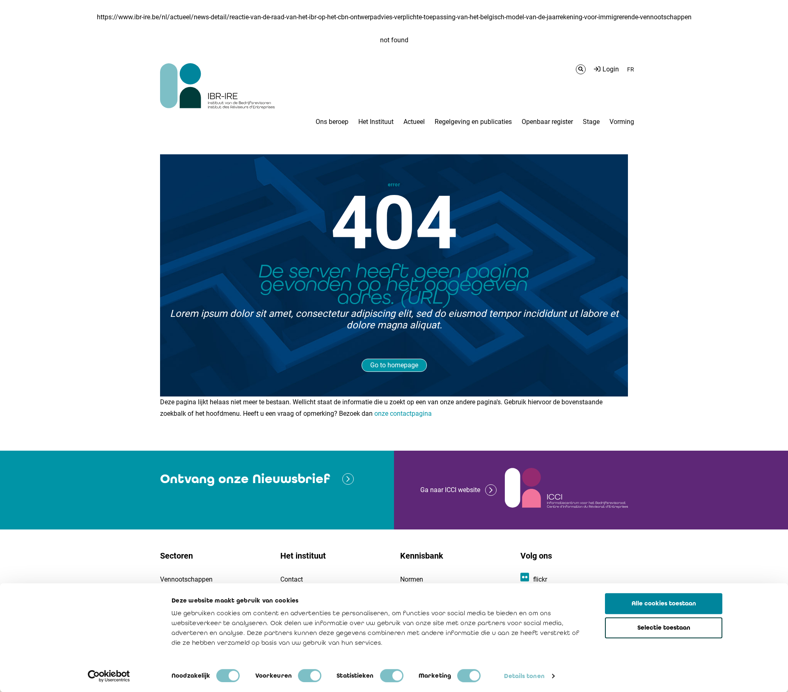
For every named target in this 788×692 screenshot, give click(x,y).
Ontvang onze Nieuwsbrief (245, 479)
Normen (411, 579)
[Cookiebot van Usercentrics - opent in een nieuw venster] (109, 676)
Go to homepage (394, 365)
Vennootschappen (186, 579)
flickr (540, 579)
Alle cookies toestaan (664, 603)
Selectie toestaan (663, 627)
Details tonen (524, 676)
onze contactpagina (403, 413)
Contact (291, 579)
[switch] (309, 675)
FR (630, 69)
